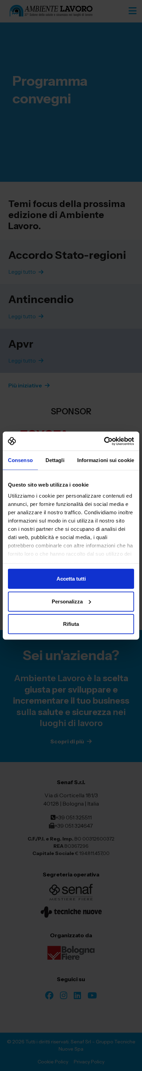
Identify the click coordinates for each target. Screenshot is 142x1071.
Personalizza (67, 601)
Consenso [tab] (20, 460)
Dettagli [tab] (54, 460)
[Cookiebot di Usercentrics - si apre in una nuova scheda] (104, 440)
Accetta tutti (71, 579)
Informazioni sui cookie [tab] (105, 460)
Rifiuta (71, 624)
